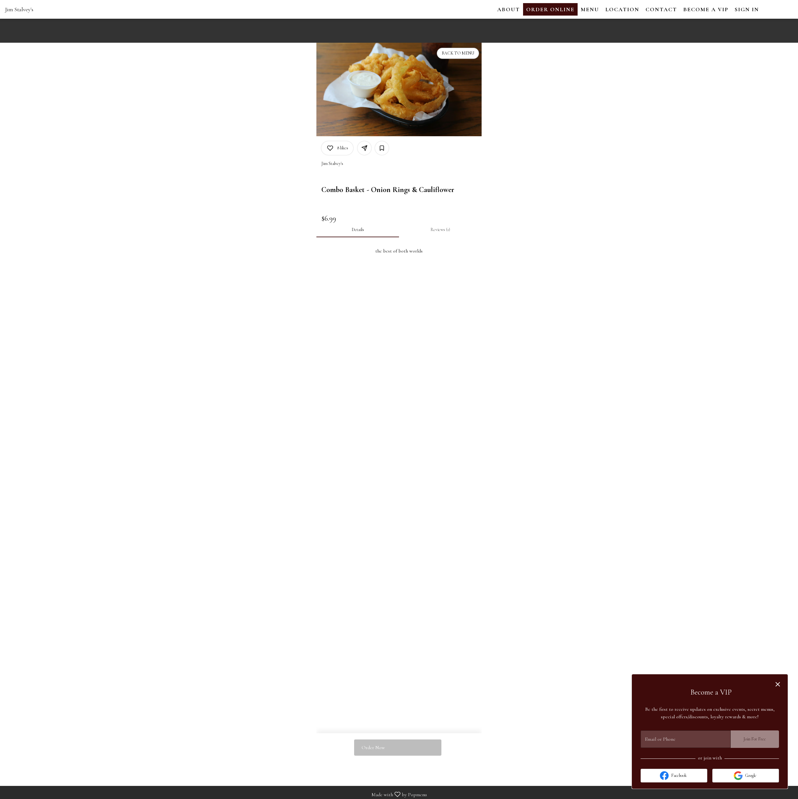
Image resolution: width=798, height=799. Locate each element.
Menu (590, 9)
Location (622, 9)
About (508, 9)
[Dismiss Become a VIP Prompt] (777, 684)
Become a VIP (705, 9)
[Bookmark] (382, 148)
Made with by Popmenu (216, 794)
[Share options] (364, 148)
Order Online (550, 9)
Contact (661, 9)
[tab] (357, 229)
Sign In (747, 9)
